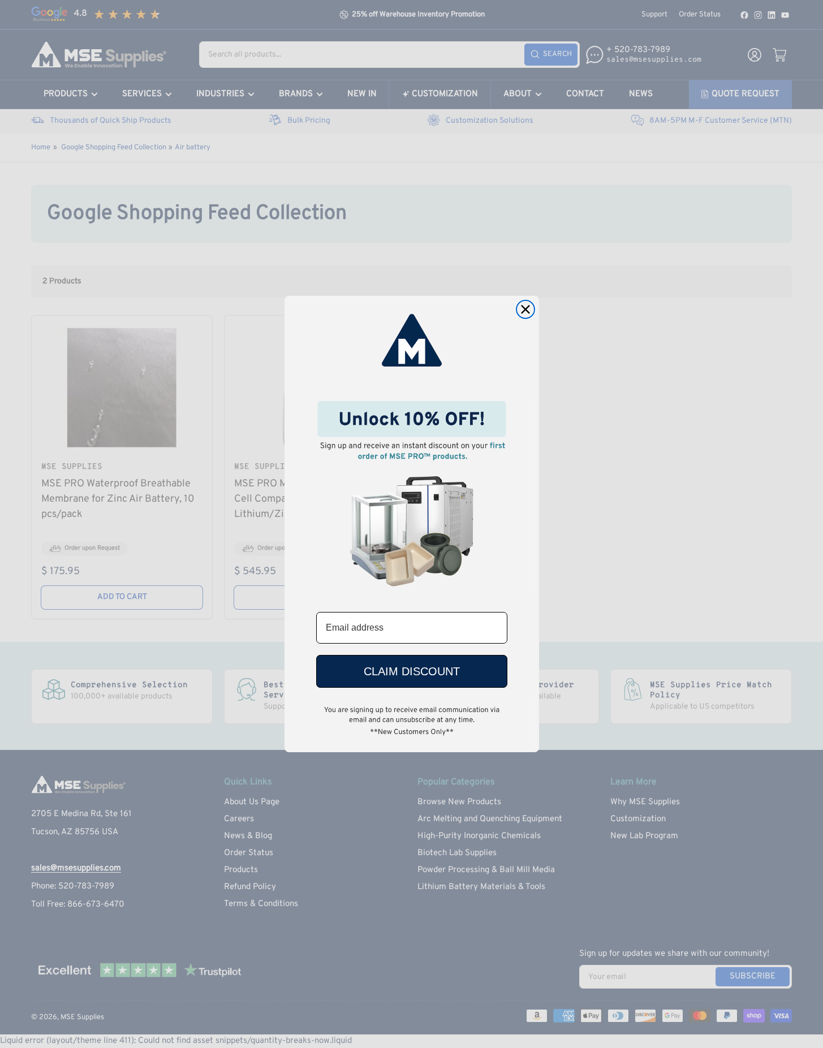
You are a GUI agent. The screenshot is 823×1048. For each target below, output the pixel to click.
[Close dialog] (525, 309)
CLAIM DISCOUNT (412, 671)
